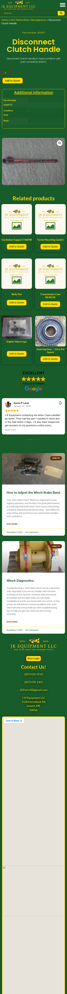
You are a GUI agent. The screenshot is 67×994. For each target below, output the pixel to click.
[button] (62, 4)
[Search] (61, 13)
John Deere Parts (19, 20)
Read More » (13, 524)
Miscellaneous (38, 20)
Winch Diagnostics (20, 581)
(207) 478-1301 (33, 682)
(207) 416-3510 (33, 674)
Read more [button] (10, 430)
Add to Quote (12, 80)
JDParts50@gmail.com (34, 690)
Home (4, 20)
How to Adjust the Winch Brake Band (33, 492)
